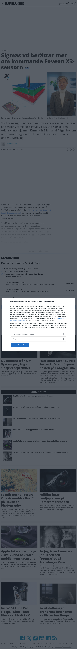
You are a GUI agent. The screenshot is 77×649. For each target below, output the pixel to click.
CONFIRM (20, 345)
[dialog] (38, 324)
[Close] (71, 302)
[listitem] (38, 334)
